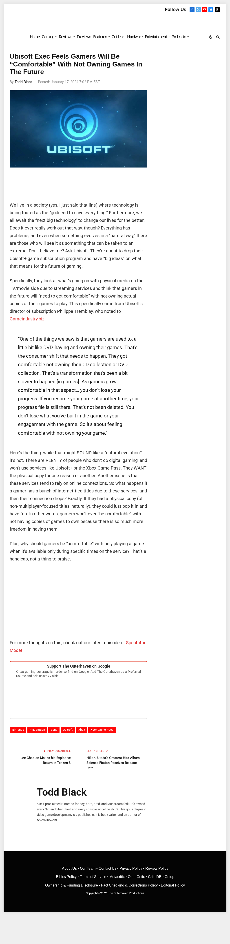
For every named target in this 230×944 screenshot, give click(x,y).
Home (35, 36)
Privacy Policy (130, 868)
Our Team (87, 868)
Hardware (135, 36)
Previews (84, 36)
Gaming (48, 36)
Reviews (65, 36)
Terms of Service (93, 877)
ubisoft (68, 729)
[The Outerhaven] (115, 21)
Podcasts (179, 36)
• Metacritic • (117, 877)
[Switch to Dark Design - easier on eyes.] (210, 37)
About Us (70, 868)
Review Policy (156, 868)
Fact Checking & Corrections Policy (129, 885)
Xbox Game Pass (102, 729)
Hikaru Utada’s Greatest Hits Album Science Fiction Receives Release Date (113, 763)
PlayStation (37, 729)
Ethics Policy (66, 877)
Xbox (81, 729)
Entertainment (156, 36)
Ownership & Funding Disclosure (72, 885)
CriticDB (154, 877)
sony (54, 729)
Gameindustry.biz (27, 319)
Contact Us (107, 868)
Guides (117, 36)
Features (100, 36)
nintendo (18, 729)
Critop (169, 877)
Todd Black (23, 82)
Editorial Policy (173, 885)
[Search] (217, 37)
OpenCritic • (138, 877)
